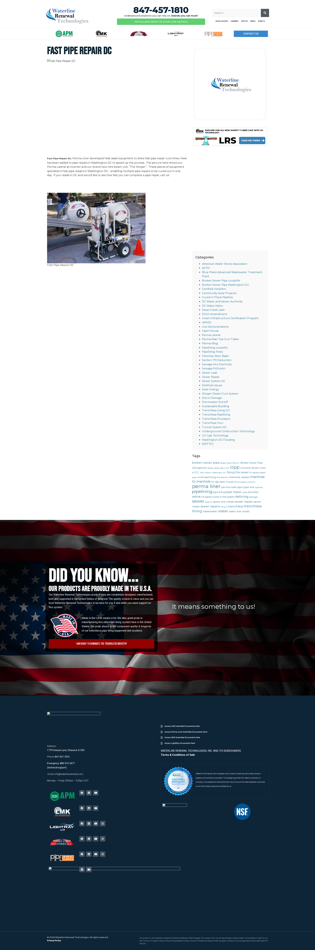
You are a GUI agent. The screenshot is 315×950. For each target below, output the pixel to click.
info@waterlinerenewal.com (68, 774)
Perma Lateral (211, 335)
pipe (240, 487)
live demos (222, 477)
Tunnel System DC (214, 427)
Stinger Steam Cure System (220, 393)
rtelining (241, 496)
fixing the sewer (238, 472)
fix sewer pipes (257, 472)
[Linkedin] (89, 793)
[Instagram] (102, 823)
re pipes (206, 496)
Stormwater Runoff (215, 402)
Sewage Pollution (213, 368)
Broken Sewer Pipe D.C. (230, 463)
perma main (229, 487)
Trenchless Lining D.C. (216, 410)
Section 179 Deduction (216, 360)
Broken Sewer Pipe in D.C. (218, 468)
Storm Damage (212, 397)
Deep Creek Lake (213, 309)
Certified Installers (214, 288)
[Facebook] (82, 793)
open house (226, 481)
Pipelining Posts (212, 351)
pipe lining (219, 492)
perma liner (206, 486)
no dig (215, 481)
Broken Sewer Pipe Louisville (221, 280)
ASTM (206, 268)
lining (213, 477)
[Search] (265, 13)
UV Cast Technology (215, 435)
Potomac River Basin (215, 356)
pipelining (202, 491)
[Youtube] (95, 793)
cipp (234, 467)
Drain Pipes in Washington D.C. (213, 473)
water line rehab (239, 511)
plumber (253, 492)
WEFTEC (208, 443)
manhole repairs (239, 477)
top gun (224, 507)
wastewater (210, 511)
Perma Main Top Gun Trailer (220, 339)
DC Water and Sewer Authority (222, 301)
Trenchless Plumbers (216, 418)
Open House (210, 330)
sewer (198, 501)
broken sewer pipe (206, 462)
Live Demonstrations (215, 326)
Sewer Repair (211, 377)
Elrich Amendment (214, 314)
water (223, 511)
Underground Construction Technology (228, 431)
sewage (253, 497)
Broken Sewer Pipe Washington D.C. (226, 284)
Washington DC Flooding (218, 439)
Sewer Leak (209, 372)
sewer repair (244, 501)
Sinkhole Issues (212, 385)
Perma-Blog (210, 343)
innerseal (203, 477)
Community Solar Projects (219, 293)
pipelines (258, 487)
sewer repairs (210, 506)
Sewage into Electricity (217, 364)
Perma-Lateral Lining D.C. (245, 482)
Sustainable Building (215, 406)
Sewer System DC (213, 381)
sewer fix (208, 502)
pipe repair (234, 492)
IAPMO (206, 322)
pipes (244, 492)
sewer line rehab (223, 501)
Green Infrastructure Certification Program (230, 318)
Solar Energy (210, 389)
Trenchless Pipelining (216, 414)
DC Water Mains (212, 305)
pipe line (248, 487)
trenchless (235, 506)
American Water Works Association (224, 263)
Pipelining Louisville (215, 347)
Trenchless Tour (212, 423)
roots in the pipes (223, 496)
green (194, 477)
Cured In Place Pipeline (217, 297)
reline (196, 496)
